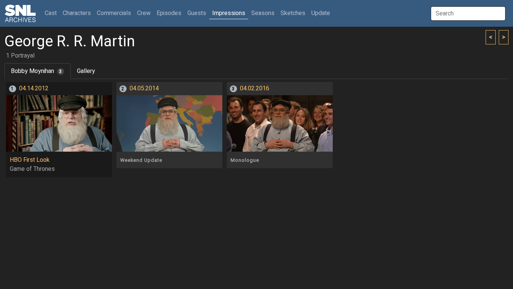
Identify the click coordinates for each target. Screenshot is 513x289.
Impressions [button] (228, 13)
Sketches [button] (293, 13)
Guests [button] (196, 13)
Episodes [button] (169, 13)
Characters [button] (77, 13)
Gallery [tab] (86, 71)
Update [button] (320, 13)
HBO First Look (30, 159)
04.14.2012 (33, 88)
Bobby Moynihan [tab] (36, 71)
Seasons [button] (263, 13)
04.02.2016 (254, 88)
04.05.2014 (144, 88)
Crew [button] (144, 13)
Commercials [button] (114, 13)
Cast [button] (52, 13)
